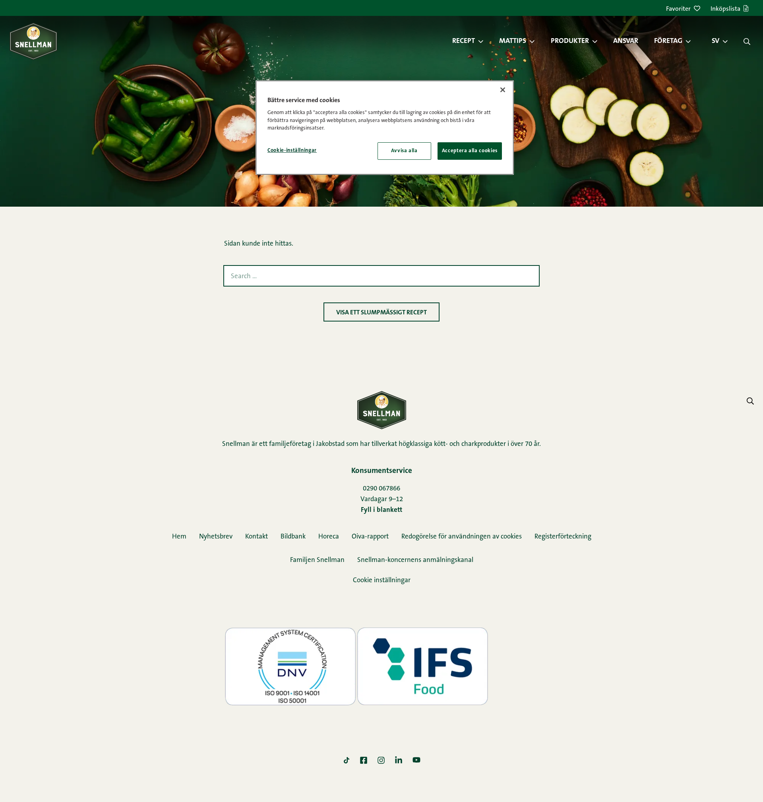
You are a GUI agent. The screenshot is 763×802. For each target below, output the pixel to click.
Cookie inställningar (382, 580)
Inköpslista (725, 9)
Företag (668, 41)
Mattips (512, 41)
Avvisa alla (404, 150)
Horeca (328, 536)
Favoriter (678, 9)
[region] (385, 127)
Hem (179, 536)
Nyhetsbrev (215, 536)
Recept (463, 41)
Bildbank (293, 536)
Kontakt (256, 536)
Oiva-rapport (370, 536)
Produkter (570, 41)
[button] (485, 41)
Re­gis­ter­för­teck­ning (562, 536)
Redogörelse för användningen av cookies (461, 536)
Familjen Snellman (317, 560)
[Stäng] (502, 90)
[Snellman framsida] (33, 41)
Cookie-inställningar (292, 150)
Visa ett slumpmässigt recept (381, 313)
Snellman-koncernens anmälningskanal (415, 560)
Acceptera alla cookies (470, 150)
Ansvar (625, 41)
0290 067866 (381, 488)
